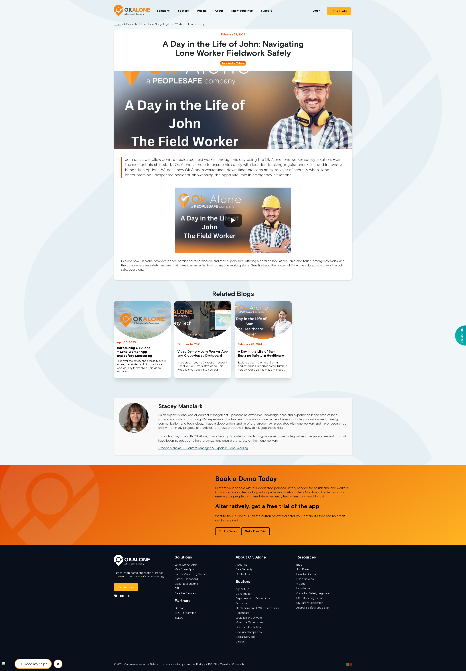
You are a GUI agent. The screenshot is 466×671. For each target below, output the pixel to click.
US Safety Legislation (309, 598)
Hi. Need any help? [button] (33, 664)
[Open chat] (7, 664)
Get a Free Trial (255, 531)
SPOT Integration (185, 612)
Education (242, 603)
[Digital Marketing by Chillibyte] (349, 664)
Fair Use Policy (195, 664)
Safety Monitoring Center (191, 574)
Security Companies (249, 632)
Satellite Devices (185, 593)
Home (117, 24)
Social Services (245, 636)
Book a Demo (228, 531)
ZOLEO (179, 617)
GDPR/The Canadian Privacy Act (226, 664)
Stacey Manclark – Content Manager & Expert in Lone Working (203, 448)
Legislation (303, 588)
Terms (168, 664)
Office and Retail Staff (249, 627)
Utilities (240, 641)
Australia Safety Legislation (313, 607)
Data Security (244, 569)
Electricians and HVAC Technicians (257, 608)
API (177, 588)
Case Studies (305, 579)
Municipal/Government (250, 622)
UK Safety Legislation (309, 602)
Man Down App (184, 569)
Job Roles (303, 569)
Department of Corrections (253, 598)
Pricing (202, 10)
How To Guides (306, 574)
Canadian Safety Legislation (313, 593)
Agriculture (242, 589)
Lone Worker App (186, 564)
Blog (299, 564)
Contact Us (243, 574)
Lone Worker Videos (233, 63)
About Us (241, 564)
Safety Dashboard (186, 579)
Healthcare (243, 612)
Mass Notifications (186, 583)
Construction (244, 593)
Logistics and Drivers (249, 617)
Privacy (179, 664)
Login (316, 10)
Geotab (180, 608)
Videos (300, 583)
